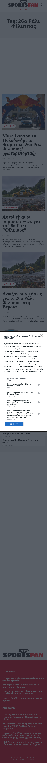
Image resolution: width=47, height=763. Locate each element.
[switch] (38, 385)
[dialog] (23, 381)
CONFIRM (14, 424)
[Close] (42, 336)
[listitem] (23, 379)
